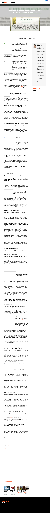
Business (30, 5)
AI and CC (42, 5)
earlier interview (8, 301)
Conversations (41, 505)
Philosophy (21, 5)
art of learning (22, 319)
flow (11, 417)
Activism (39, 5)
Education (34, 5)
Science (14, 5)
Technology (13, 505)
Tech (17, 5)
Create (37, 505)
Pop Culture (10, 5)
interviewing (22, 86)
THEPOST (5, 501)
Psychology (26, 5)
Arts (6, 5)
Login (47, 2)
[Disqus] (17, 470)
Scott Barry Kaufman (9, 445)
